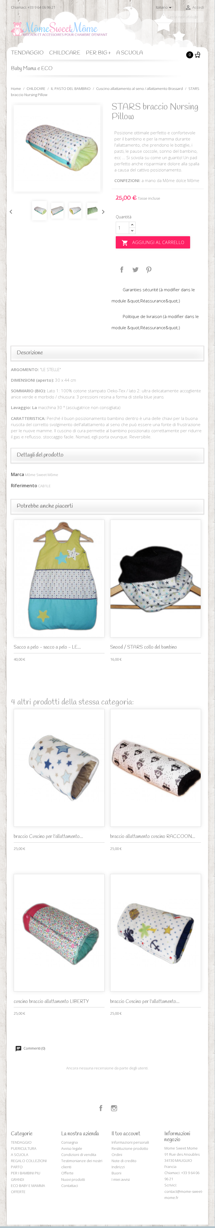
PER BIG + (98, 53)
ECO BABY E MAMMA (28, 1185)
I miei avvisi (121, 1179)
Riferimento (24, 485)
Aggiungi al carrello (153, 242)
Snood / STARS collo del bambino (143, 647)
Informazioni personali (130, 1142)
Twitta (135, 269)
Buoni (116, 1173)
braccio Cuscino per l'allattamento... (48, 836)
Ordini (117, 1154)
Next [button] (102, 210)
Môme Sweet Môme (41, 474)
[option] (57, 148)
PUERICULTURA (23, 1148)
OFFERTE (18, 1191)
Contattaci (69, 1185)
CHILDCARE (64, 53)
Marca (17, 474)
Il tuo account (126, 1134)
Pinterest (148, 269)
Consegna (69, 1142)
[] (201, 20)
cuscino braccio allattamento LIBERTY (51, 1001)
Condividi (121, 269)
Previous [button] (9, 210)
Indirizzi (118, 1166)
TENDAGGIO (27, 53)
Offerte (67, 1173)
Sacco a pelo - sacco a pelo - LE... (47, 647)
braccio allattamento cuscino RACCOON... (152, 836)
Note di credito (124, 1160)
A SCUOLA (129, 53)
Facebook (101, 1108)
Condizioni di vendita (78, 1154)
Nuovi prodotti (73, 1179)
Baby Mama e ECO (32, 68)
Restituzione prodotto (130, 1148)
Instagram (114, 1108)
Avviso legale (71, 1148)
